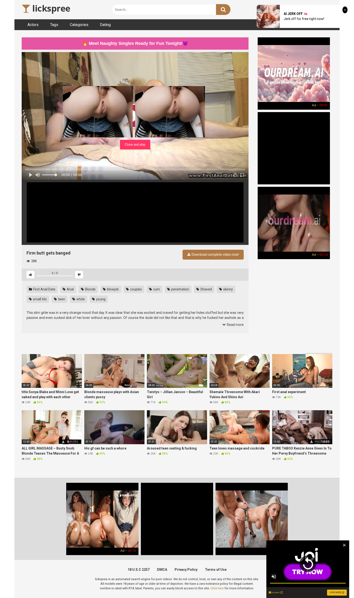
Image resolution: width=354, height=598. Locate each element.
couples (135, 289)
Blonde (90, 289)
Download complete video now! (215, 254)
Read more (235, 325)
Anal (70, 289)
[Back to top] (337, 583)
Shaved (206, 289)
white (80, 299)
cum (156, 289)
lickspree (50, 8)
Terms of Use (216, 569)
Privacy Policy (186, 569)
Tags (54, 24)
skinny (228, 289)
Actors (33, 24)
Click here (217, 588)
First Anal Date (44, 289)
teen (61, 299)
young (100, 299)
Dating (105, 24)
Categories (79, 24)
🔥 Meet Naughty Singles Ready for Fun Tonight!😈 (135, 43)
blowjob (112, 289)
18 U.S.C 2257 (139, 569)
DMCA (162, 569)
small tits (39, 299)
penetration (179, 289)
